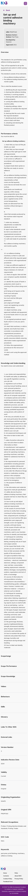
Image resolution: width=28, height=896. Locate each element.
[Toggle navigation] (25, 3)
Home (5, 873)
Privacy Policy (19, 878)
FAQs (16, 873)
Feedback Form (8, 881)
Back (8, 10)
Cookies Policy (7, 878)
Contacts (6, 876)
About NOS (18, 876)
